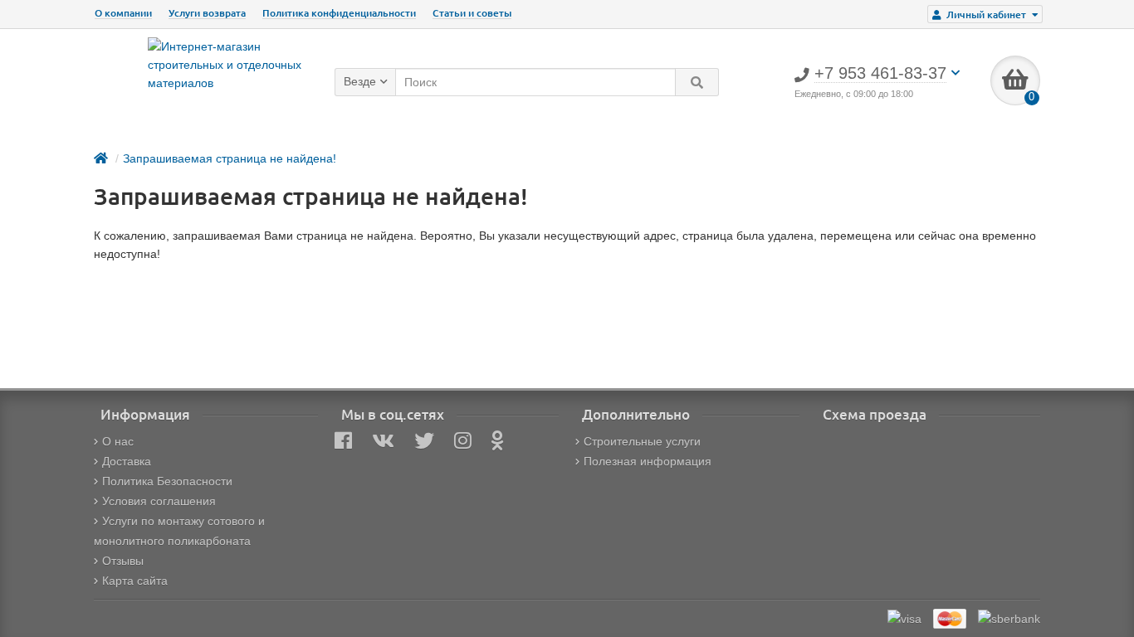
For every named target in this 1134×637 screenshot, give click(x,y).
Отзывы (123, 560)
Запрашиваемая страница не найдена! (229, 158)
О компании (123, 12)
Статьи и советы (472, 12)
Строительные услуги (642, 441)
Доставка (126, 461)
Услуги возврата (207, 12)
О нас (118, 441)
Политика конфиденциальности (339, 12)
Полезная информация (647, 461)
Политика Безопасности (167, 481)
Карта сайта (135, 580)
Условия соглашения (159, 501)
